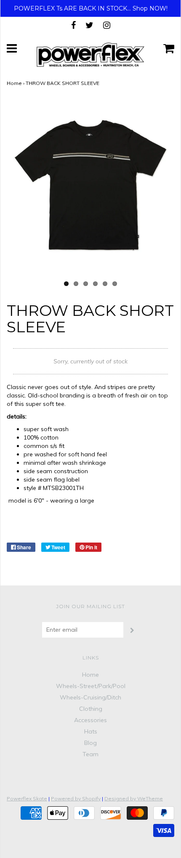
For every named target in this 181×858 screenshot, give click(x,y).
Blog (90, 743)
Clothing (90, 708)
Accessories (90, 720)
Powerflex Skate (27, 798)
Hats (90, 731)
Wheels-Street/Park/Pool (90, 686)
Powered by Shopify (76, 798)
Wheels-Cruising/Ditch (90, 697)
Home (14, 83)
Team (90, 754)
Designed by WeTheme (133, 798)
